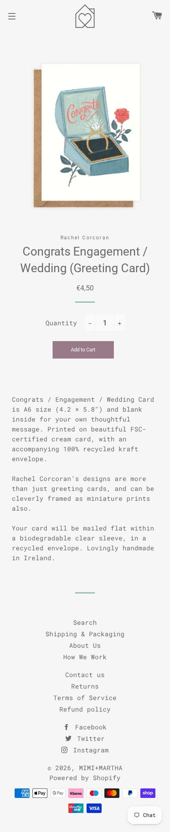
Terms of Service (85, 697)
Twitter (89, 738)
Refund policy (85, 709)
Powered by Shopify (85, 777)
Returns (85, 686)
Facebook (89, 727)
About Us (85, 645)
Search (85, 622)
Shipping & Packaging (85, 634)
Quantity (61, 323)
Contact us (85, 674)
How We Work (85, 657)
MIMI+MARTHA (101, 767)
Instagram (89, 750)
